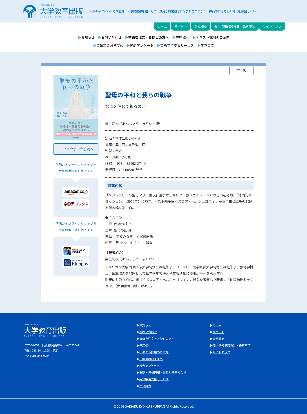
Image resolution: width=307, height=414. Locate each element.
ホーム (162, 26)
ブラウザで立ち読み (78, 149)
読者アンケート (142, 45)
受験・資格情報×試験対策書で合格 (162, 372)
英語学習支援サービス (177, 45)
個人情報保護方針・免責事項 (234, 26)
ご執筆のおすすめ (109, 45)
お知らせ (88, 37)
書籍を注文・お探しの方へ (148, 37)
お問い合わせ (111, 37)
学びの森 (207, 45)
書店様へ (182, 37)
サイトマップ (272, 26)
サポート (180, 26)
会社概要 (200, 26)
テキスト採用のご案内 (212, 37)
